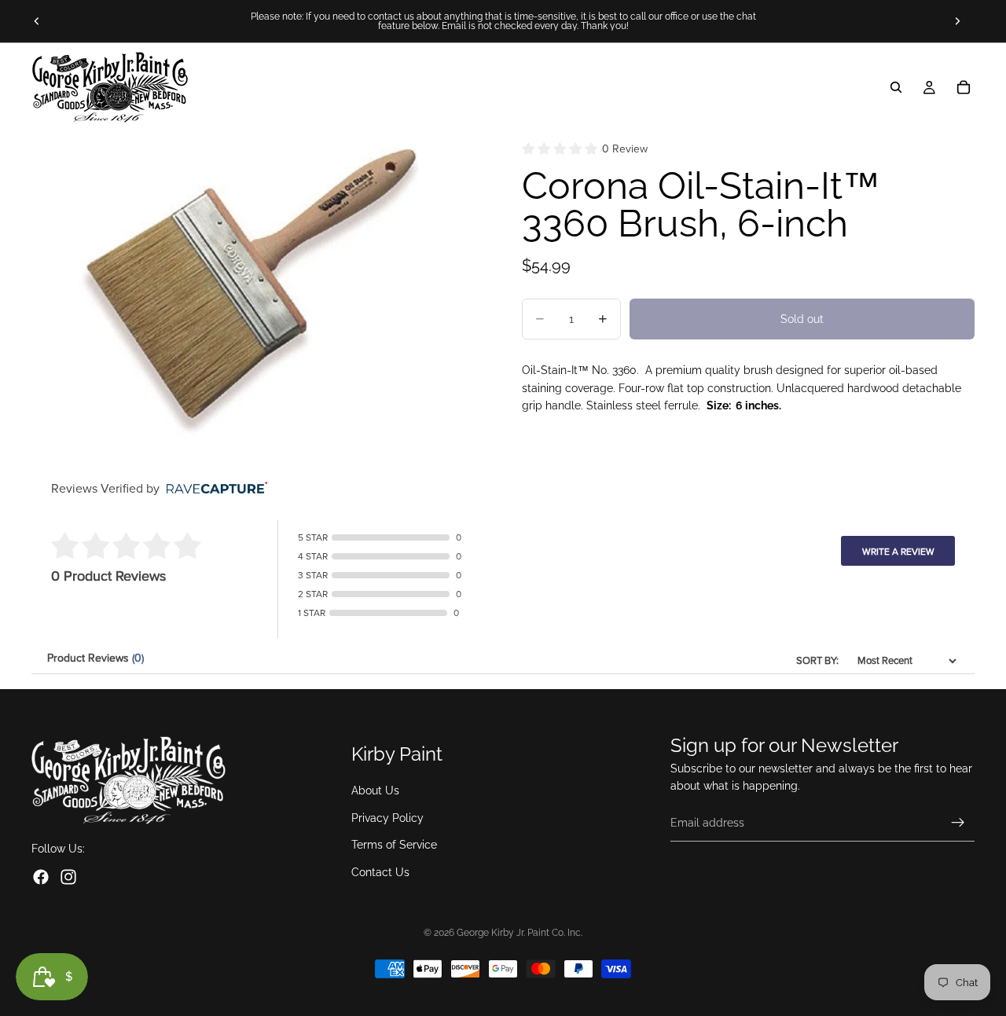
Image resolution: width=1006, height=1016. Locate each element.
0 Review (625, 149)
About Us (375, 791)
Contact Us (380, 872)
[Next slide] (957, 21)
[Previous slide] (37, 21)
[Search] (896, 87)
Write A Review (898, 551)
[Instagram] (68, 876)
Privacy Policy (387, 818)
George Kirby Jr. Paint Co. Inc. (519, 932)
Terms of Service (394, 845)
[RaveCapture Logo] (213, 489)
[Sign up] (958, 822)
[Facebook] (40, 876)
